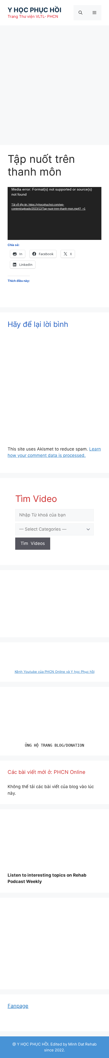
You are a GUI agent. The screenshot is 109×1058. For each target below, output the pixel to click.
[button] (95, 912)
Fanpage (18, 1006)
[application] (54, 213)
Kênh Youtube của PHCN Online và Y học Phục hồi (55, 672)
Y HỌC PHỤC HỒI (34, 10)
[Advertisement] (54, 82)
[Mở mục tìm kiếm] (80, 12)
